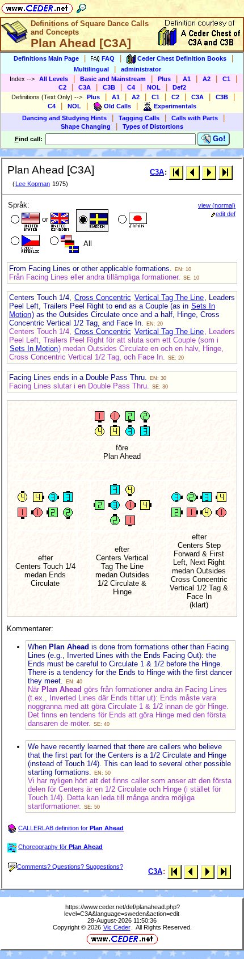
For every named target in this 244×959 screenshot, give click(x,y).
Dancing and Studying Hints (64, 118)
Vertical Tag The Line (169, 297)
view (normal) (216, 205)
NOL (154, 87)
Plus (164, 78)
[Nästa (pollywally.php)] (209, 172)
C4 (131, 87)
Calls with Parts (194, 118)
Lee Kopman (32, 183)
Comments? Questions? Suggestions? (70, 866)
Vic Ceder (117, 927)
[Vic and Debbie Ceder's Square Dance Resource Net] (37, 6)
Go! (218, 138)
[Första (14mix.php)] (176, 172)
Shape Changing (86, 126)
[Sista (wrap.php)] (225, 172)
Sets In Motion (34, 348)
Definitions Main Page (46, 58)
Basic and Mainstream (113, 78)
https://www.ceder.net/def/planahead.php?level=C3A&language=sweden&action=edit (122, 910)
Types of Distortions (153, 126)
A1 (187, 78)
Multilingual (91, 69)
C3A (84, 87)
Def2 (179, 87)
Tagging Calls (139, 118)
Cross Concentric (102, 297)
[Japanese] (131, 220)
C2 (62, 87)
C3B (109, 87)
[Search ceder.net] (81, 6)
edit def (225, 213)
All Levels (53, 78)
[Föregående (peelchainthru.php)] (193, 172)
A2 (207, 78)
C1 (226, 78)
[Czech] (24, 242)
